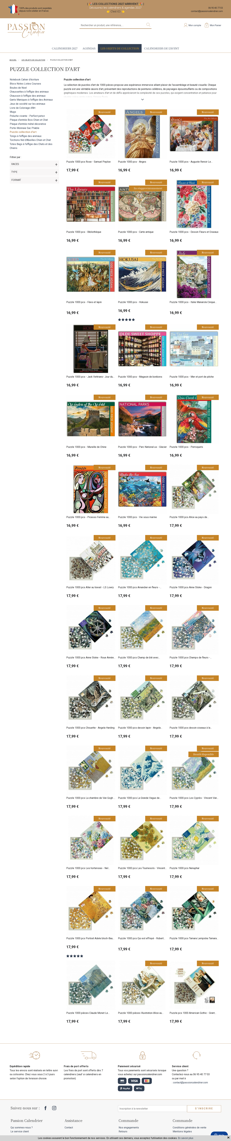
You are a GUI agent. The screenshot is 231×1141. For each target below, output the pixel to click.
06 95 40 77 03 (215, 8)
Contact (69, 1127)
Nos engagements (129, 1127)
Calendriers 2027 (64, 48)
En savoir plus (185, 1138)
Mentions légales (182, 1131)
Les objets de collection (119, 48)
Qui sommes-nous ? (22, 1127)
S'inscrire (204, 1108)
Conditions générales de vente (189, 1127)
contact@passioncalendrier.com (207, 11)
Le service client (20, 1131)
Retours (123, 1131)
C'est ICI (116, 11)
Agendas (88, 48)
